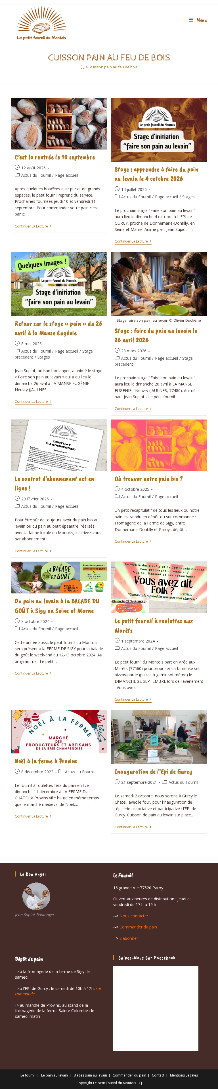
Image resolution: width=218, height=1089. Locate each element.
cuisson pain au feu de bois (114, 66)
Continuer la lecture (33, 226)
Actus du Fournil (36, 175)
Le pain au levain (54, 1075)
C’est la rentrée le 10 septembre (55, 157)
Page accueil (66, 175)
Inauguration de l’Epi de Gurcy (153, 771)
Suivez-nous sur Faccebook (147, 958)
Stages (188, 196)
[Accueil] (82, 66)
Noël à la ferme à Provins (46, 761)
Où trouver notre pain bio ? (149, 478)
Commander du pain (129, 1075)
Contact (158, 1075)
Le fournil (27, 1075)
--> (130, 916)
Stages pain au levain (90, 1075)
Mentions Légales (184, 1075)
